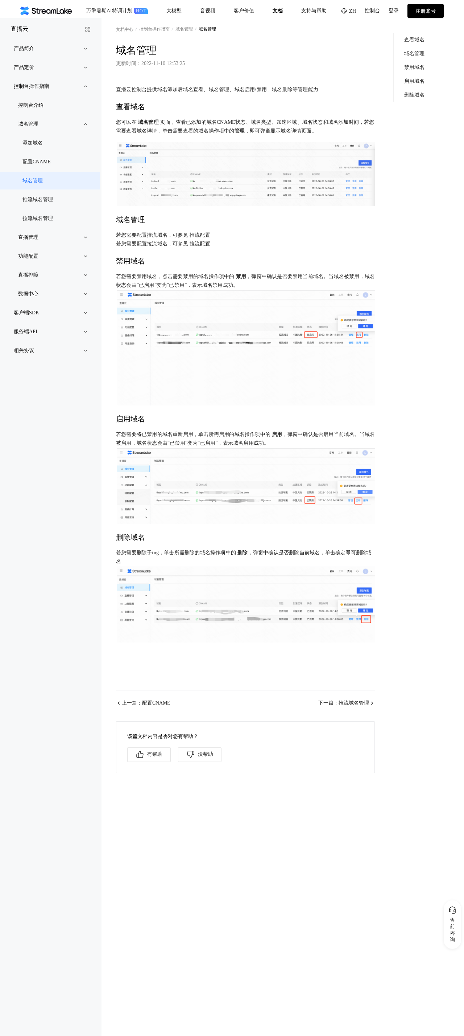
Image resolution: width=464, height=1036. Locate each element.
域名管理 (414, 53)
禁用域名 (414, 67)
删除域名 (414, 94)
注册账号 (425, 11)
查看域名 (414, 39)
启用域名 (414, 81)
